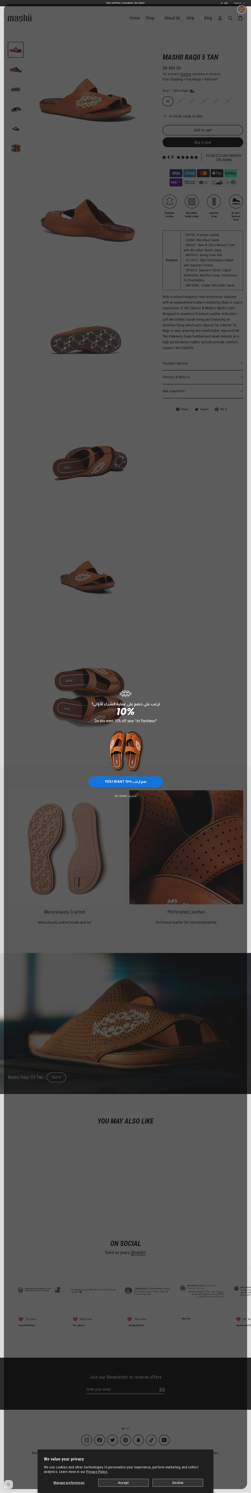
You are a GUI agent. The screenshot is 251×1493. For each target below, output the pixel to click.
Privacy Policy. (97, 1472)
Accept (123, 1483)
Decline (178, 1483)
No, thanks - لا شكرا (125, 796)
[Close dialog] (242, 9)
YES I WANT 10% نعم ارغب (125, 782)
